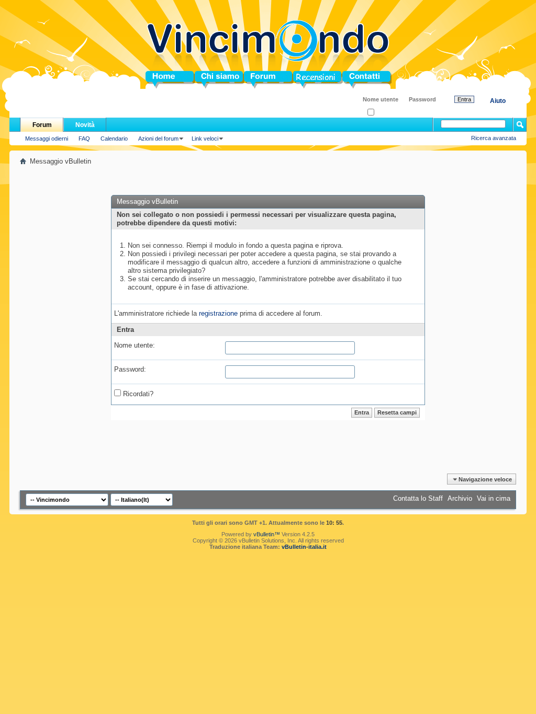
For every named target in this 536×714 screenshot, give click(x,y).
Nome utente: (134, 345)
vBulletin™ (266, 534)
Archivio (460, 498)
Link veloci (205, 138)
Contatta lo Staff (418, 498)
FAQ (84, 138)
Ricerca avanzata (493, 138)
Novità (85, 125)
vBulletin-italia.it (304, 547)
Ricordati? (387, 113)
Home (155, 80)
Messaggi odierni (46, 138)
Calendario (114, 138)
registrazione (218, 313)
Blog (300, 80)
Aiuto (498, 101)
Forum (254, 80)
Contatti (354, 80)
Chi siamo (211, 80)
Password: (130, 369)
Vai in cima (493, 498)
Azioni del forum (158, 138)
